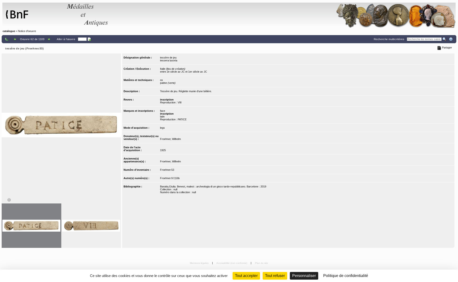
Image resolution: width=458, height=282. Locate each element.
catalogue (9, 31)
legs (162, 127)
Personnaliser (304, 276)
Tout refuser (275, 276)
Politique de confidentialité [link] (345, 276)
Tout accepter (246, 276)
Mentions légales (199, 263)
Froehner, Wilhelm (170, 139)
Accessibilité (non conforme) (232, 263)
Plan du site (261, 263)
